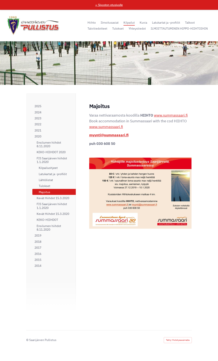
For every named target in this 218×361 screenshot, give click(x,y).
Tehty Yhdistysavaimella (177, 340)
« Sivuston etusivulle (109, 5)
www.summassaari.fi (171, 115)
